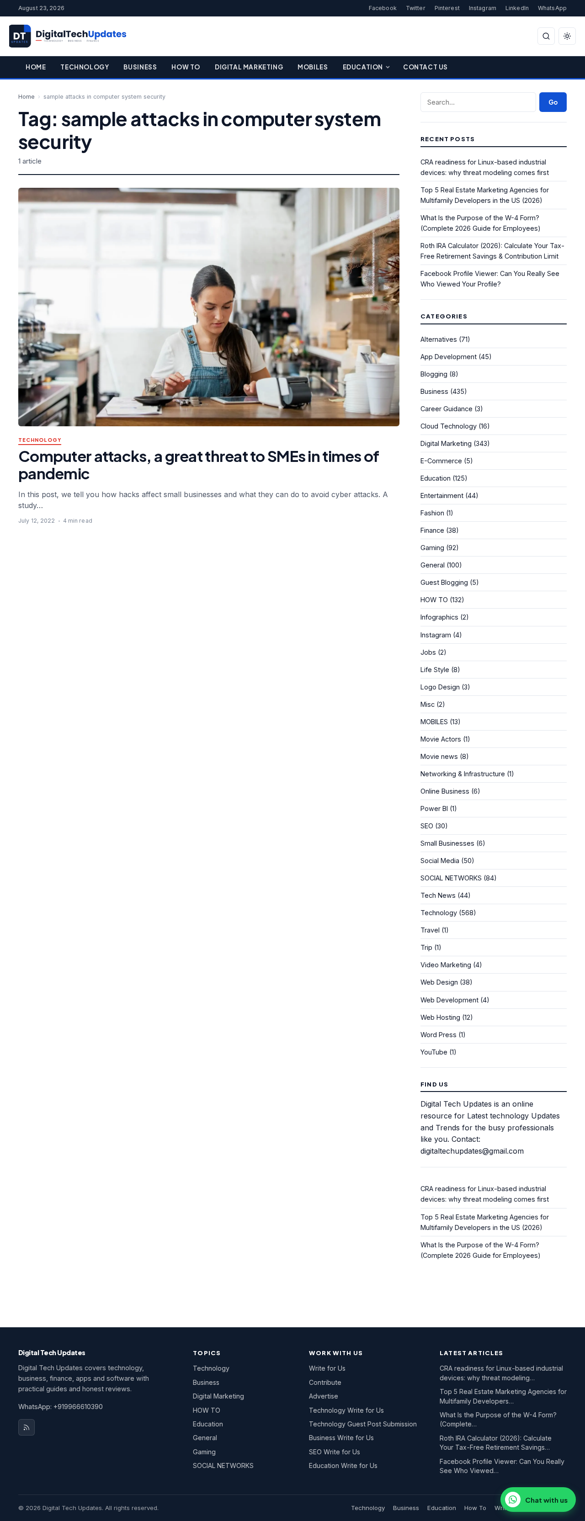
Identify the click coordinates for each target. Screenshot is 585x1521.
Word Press (438, 1035)
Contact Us (425, 67)
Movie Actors (440, 739)
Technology (84, 67)
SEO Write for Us (334, 1452)
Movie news (439, 756)
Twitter (415, 8)
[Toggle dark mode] (567, 36)
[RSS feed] (26, 1427)
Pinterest (447, 8)
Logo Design (440, 687)
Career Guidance (446, 409)
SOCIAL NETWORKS (451, 878)
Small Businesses (447, 843)
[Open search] (546, 36)
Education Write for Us (343, 1465)
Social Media (439, 860)
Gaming (432, 547)
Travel (430, 930)
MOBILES (434, 722)
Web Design (439, 982)
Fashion (432, 513)
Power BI (434, 808)
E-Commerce (441, 461)
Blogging (433, 374)
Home (36, 67)
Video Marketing (445, 965)
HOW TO (434, 600)
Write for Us (327, 1368)
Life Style (434, 669)
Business (140, 67)
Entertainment (441, 495)
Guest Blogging (444, 582)
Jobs (428, 652)
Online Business (444, 791)
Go (553, 102)
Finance (432, 530)
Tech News (438, 895)
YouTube (433, 1052)
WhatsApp (552, 8)
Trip (426, 947)
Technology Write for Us (346, 1410)
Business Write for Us (341, 1438)
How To (185, 67)
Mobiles (313, 67)
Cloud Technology (448, 426)
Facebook (383, 8)
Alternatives (438, 339)
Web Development (449, 1000)
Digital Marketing (249, 67)
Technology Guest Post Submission (363, 1424)
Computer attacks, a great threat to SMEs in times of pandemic (198, 464)
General (432, 565)
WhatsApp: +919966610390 (60, 1406)
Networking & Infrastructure (462, 774)
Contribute (325, 1382)
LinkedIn (517, 8)
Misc (427, 704)
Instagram (482, 8)
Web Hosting (440, 1017)
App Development (448, 356)
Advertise (323, 1396)
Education (363, 67)
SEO (426, 826)
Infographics (439, 617)
